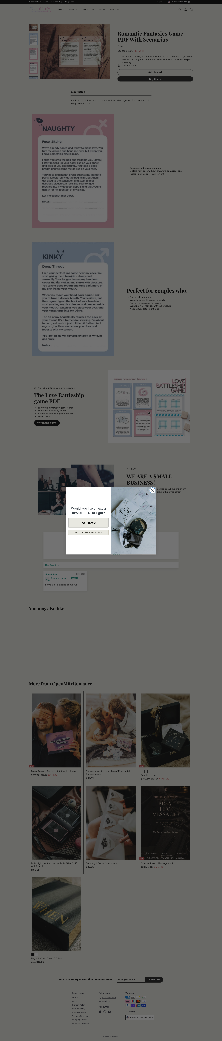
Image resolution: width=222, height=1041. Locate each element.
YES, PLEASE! (88, 522)
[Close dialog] (152, 490)
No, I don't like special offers (88, 532)
